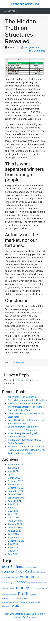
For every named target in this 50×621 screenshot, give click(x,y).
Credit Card (24, 571)
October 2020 (15, 527)
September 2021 (16, 497)
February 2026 (15, 464)
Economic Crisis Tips (25, 4)
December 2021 (16, 487)
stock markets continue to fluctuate (14, 602)
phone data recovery (9, 595)
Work (15, 605)
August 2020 (14, 530)
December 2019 (16, 540)
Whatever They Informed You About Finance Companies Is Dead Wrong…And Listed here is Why (27, 450)
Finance (20, 362)
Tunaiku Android (34, 602)
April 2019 (13, 554)
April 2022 (13, 474)
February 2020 (15, 537)
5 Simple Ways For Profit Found (24, 403)
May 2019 (13, 550)
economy (7, 582)
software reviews (8, 599)
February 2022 (15, 481)
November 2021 (16, 491)
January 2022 (15, 484)
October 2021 (15, 494)
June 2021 (13, 507)
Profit (23, 593)
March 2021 (14, 517)
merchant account (8, 589)
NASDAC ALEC (35, 589)
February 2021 (15, 520)
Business (17, 567)
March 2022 (14, 477)
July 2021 (13, 504)
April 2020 (13, 534)
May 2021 (13, 511)
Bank (5, 567)
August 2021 (14, 501)
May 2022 (13, 471)
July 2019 (13, 544)
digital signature (39, 572)
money (22, 587)
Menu (11, 11)
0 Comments (38, 50)
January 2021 (15, 524)
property (33, 595)
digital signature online (10, 577)
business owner (31, 567)
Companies (8, 571)
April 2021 (13, 514)
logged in (23, 380)
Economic (29, 576)
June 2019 (13, 547)
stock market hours (22, 599)
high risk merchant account (37, 583)
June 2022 (13, 467)
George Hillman (32, 47)
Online (44, 589)
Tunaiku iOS (6, 606)
